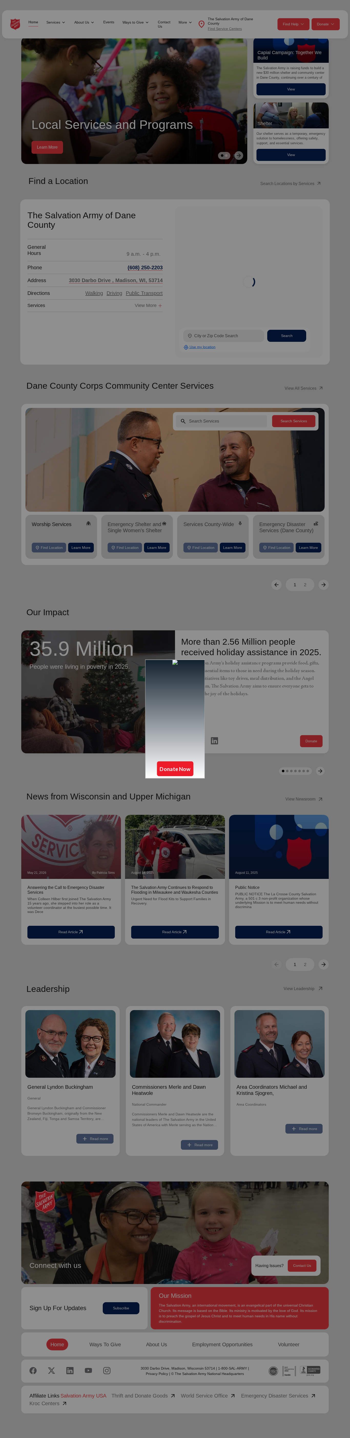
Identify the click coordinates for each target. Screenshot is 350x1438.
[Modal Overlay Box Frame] (175, 719)
